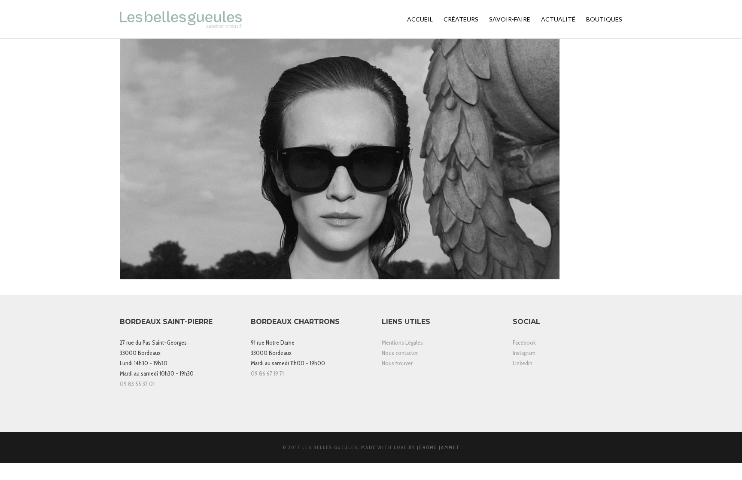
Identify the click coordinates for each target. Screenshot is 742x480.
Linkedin (522, 363)
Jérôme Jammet (438, 447)
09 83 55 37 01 (137, 384)
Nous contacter (400, 353)
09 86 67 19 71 (267, 373)
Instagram (524, 353)
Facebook (524, 342)
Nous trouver (397, 363)
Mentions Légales (402, 342)
